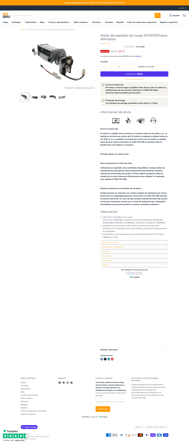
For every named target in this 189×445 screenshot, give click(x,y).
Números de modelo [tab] (110, 243)
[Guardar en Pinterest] (112, 359)
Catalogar (16, 22)
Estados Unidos (156, 427)
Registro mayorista (169, 22)
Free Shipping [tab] (107, 260)
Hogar (5, 22)
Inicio (23, 30)
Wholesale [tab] (106, 251)
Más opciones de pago (134, 79)
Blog (42, 22)
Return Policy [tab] (107, 256)
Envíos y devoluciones (59, 22)
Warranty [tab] (105, 265)
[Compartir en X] (105, 359)
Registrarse (102, 409)
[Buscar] (158, 15)
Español (182, 8)
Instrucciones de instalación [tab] (112, 247)
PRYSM (107, 43)
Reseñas (109, 22)
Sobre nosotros (81, 22)
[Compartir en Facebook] (101, 359)
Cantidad (104, 62)
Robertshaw (30, 22)
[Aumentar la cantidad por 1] (119, 67)
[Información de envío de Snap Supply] (134, 121)
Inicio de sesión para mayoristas (142, 22)
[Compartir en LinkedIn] (108, 359)
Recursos (96, 22)
